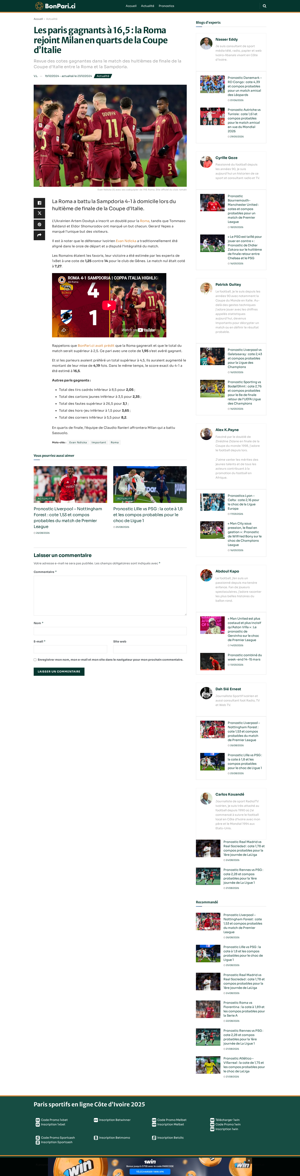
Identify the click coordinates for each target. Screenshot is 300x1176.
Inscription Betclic (170, 1137)
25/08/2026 (122, 527)
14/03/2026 (236, 645)
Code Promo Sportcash (57, 1137)
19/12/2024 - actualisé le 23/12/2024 (68, 76)
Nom (39, 623)
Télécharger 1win (227, 1120)
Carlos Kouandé (230, 794)
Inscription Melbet (170, 1124)
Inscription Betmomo (114, 1137)
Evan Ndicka (126, 241)
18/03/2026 (236, 227)
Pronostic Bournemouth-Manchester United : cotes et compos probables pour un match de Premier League (243, 209)
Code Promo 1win (228, 1124)
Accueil (131, 6)
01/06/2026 (236, 100)
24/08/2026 (232, 860)
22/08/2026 (232, 1020)
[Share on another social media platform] (39, 235)
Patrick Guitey (228, 284)
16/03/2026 (236, 263)
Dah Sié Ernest (228, 689)
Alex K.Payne (227, 430)
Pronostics (166, 6)
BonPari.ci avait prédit (96, 345)
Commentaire (45, 572)
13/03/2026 (236, 664)
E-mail (40, 641)
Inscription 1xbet (52, 1124)
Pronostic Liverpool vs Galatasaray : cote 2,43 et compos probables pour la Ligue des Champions (245, 358)
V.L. (36, 76)
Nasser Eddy (227, 39)
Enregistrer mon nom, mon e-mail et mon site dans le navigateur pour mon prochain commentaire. (110, 659)
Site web (119, 641)
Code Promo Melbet (172, 1120)
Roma (144, 221)
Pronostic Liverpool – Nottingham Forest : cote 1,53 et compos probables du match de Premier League (244, 731)
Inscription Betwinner (115, 1120)
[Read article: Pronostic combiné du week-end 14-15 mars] (212, 661)
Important (99, 442)
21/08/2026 (232, 888)
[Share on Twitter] (39, 214)
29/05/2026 (237, 136)
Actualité (147, 6)
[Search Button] (264, 6)
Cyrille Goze (227, 158)
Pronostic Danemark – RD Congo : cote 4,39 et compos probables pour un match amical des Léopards (245, 86)
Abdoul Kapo (227, 571)
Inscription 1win (226, 1129)
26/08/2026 (43, 532)
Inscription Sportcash (56, 1142)
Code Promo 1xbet (54, 1120)
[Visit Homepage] (77, 6)
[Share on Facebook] (39, 203)
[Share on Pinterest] (39, 224)
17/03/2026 (236, 513)
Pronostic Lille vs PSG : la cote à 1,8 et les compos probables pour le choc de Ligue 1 (148, 514)
